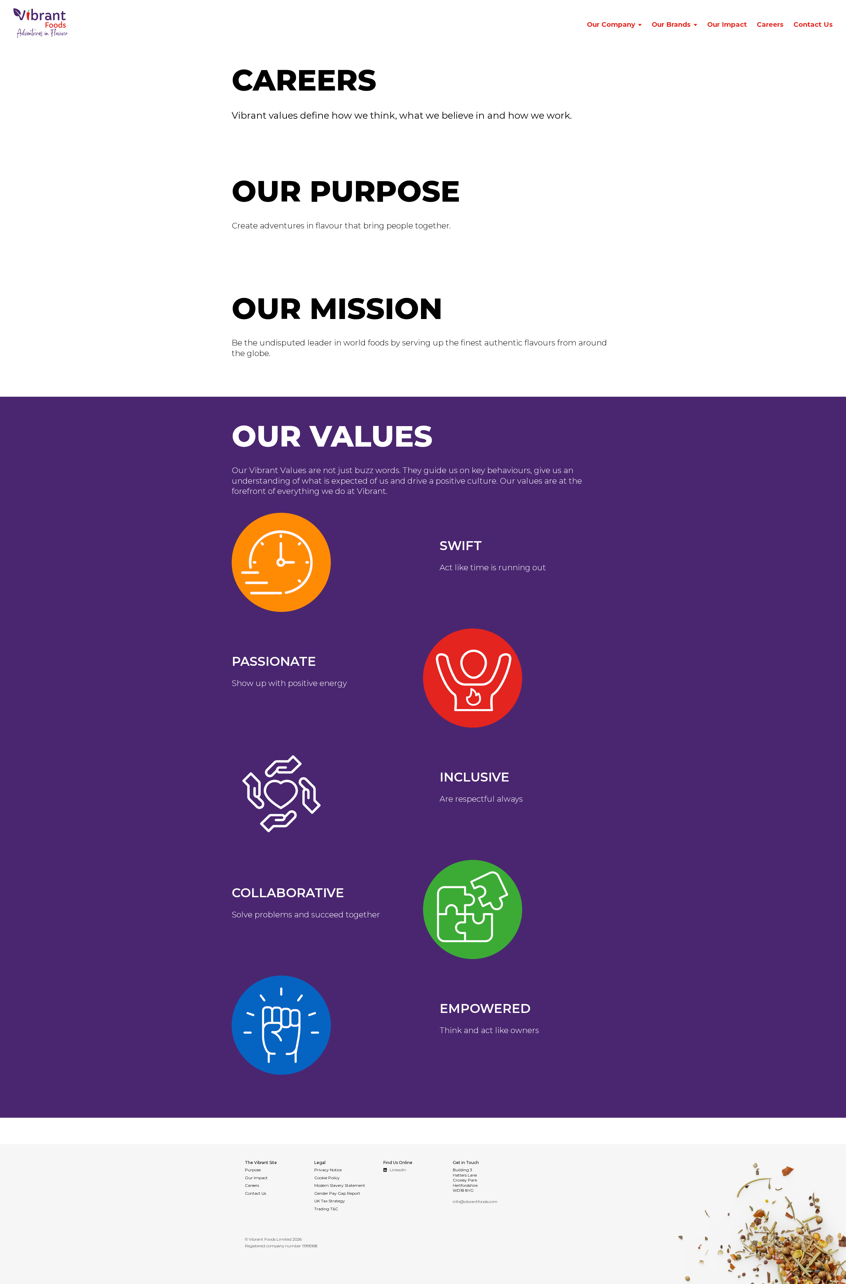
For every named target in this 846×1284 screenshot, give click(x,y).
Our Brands (671, 24)
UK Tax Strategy (329, 1200)
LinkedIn (398, 1169)
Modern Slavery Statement (339, 1185)
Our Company (611, 24)
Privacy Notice (328, 1169)
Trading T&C (326, 1208)
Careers (770, 24)
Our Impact (727, 24)
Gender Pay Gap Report (337, 1193)
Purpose (253, 1169)
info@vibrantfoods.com (475, 1201)
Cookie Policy (327, 1177)
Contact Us (813, 24)
